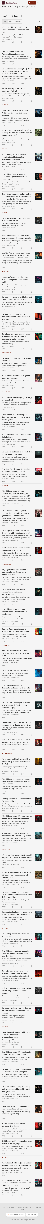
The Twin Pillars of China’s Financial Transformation (13, 52)
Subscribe (32, 3)
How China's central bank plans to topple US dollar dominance (16, 1053)
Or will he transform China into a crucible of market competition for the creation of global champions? (17, 997)
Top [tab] (10, 21)
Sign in (39, 3)
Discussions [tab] (17, 21)
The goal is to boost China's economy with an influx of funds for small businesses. (16, 578)
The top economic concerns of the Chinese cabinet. (16, 800)
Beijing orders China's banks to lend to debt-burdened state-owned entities (15, 572)
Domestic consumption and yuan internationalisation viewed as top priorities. (13, 1017)
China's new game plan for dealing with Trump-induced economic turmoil (16, 1010)
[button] (3, 7)
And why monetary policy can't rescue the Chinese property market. (16, 183)
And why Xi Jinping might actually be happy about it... (17, 861)
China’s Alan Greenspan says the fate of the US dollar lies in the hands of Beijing (16, 705)
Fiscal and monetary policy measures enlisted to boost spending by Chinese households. (15, 881)
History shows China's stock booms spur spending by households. (16, 1169)
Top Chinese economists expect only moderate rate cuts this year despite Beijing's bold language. (14, 458)
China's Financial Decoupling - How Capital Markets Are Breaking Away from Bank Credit (17, 71)
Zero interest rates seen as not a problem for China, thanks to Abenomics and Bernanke (16, 336)
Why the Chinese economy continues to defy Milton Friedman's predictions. (15, 364)
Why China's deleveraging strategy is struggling (17, 398)
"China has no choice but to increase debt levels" (13, 1125)
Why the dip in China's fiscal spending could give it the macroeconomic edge (14, 157)
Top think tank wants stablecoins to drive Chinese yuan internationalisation (16, 1034)
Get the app (32, 1214)
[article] (22, 34)
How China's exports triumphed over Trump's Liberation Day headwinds (15, 611)
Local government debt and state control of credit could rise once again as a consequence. (17, 303)
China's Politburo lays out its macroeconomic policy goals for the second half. (17, 918)
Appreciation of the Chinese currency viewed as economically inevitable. (15, 519)
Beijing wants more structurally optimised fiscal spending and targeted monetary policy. (16, 203)
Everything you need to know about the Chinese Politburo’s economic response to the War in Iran (17, 196)
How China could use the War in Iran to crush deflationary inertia (16, 236)
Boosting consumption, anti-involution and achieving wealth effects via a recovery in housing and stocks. (17, 940)
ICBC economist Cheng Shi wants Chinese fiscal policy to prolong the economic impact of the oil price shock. (16, 242)
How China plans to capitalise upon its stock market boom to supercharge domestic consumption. (17, 743)
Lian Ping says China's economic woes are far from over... (16, 729)
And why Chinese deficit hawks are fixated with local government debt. (16, 163)
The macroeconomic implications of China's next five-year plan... (16, 1070)
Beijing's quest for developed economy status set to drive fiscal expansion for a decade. (15, 554)
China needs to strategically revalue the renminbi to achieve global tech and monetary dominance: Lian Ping (15, 513)
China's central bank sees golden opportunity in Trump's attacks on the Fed (17, 761)
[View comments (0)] (13, 42)
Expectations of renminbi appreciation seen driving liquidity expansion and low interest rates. (17, 139)
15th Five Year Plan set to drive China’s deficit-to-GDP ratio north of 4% (17, 653)
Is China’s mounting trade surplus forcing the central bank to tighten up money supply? (17, 132)
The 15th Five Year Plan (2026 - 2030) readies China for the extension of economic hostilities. (15, 674)
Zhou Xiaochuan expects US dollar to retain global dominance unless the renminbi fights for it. (17, 711)
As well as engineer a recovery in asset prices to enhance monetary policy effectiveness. (15, 423)
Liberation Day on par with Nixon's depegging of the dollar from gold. (14, 635)
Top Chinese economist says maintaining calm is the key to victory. (16, 1113)
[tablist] (12, 21)
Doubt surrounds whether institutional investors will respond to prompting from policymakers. (16, 977)
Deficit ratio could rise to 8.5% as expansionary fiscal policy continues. (14, 475)
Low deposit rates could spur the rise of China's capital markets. (15, 1189)
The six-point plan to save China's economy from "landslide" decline (16, 723)
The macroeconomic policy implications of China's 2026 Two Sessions (16, 316)
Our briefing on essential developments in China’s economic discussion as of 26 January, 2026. (16, 404)
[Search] (40, 21)
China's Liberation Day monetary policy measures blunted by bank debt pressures (16, 1089)
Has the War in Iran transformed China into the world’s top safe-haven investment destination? (16, 255)
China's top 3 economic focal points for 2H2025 (17, 935)
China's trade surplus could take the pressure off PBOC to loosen (14, 36)
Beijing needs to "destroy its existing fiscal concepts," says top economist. (16, 1130)
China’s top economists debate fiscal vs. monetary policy (15, 343)
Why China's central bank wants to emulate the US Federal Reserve (17, 817)
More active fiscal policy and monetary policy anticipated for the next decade (15, 1075)
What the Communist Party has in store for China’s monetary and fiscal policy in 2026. (17, 537)
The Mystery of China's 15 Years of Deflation (16, 359)
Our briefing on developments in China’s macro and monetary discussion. (16, 598)
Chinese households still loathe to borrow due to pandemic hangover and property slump (16, 500)
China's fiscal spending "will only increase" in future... (16, 219)
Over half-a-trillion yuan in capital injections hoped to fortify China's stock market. (17, 1147)
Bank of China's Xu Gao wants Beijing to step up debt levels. (16, 901)
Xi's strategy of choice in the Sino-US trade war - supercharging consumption (16, 874)
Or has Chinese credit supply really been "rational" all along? (16, 286)
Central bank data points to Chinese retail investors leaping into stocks (16, 787)
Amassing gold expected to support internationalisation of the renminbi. (14, 768)
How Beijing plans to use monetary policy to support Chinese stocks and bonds (16, 58)
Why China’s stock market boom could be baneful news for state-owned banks (16, 781)
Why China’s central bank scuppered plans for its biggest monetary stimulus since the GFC (16, 493)
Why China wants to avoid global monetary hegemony (16, 377)
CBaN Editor (10, 39)
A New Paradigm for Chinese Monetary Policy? (14, 89)
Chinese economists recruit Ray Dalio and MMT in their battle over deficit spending (17, 894)
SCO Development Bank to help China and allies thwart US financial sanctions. (16, 839)
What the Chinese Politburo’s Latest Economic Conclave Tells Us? (15, 29)
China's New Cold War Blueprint (15, 670)
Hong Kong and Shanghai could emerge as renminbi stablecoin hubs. (17, 1041)
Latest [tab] (5, 21)
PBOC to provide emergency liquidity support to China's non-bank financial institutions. (15, 119)
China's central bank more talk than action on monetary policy (17, 453)
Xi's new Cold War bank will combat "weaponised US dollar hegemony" (17, 834)
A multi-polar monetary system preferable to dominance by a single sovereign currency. (16, 1058)
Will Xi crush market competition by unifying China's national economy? (16, 990)
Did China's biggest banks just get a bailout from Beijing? (17, 1142)
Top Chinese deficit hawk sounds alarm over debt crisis (16, 549)
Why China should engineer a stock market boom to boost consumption (17, 1164)
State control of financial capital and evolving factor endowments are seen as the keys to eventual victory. (16, 441)
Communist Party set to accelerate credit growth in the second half (17, 913)
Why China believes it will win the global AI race (16, 435)
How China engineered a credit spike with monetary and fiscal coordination (15, 953)
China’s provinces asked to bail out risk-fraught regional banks (17, 298)
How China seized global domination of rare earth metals (16, 686)
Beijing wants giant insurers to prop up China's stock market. (15, 972)
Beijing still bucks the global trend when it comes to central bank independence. (16, 960)
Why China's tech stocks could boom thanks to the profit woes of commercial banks (16, 1182)
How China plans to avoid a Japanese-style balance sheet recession (14, 176)
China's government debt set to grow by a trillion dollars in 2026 (16, 531)
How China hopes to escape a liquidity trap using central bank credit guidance (16, 417)
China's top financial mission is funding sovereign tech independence (15, 591)
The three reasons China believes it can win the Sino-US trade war (17, 1107)
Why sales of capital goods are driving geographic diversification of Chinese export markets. (15, 618)
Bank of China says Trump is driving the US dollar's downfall (15, 630)
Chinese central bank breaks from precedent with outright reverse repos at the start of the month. (16, 1095)
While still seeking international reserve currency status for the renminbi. (15, 382)
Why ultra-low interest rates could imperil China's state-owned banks (17, 856)
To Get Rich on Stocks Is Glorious (16, 740)
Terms (31, 1207)
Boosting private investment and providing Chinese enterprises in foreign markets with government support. (17, 805)
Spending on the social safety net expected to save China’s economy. (17, 659)
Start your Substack (17, 1214)
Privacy (25, 1207)
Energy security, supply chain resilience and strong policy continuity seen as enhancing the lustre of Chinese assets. (17, 261)
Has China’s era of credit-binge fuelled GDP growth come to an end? (15, 279)
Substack (12, 1220)
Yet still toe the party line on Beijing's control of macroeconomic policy (15, 822)
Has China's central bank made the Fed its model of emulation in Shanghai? (17, 112)
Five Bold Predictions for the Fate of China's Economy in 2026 (16, 470)
